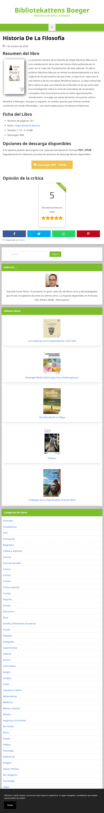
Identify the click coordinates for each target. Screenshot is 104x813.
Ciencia (7, 557)
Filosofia (21, 240)
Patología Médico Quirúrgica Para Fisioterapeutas (52, 377)
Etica (5, 617)
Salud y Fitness (11, 768)
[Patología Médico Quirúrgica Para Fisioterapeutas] (52, 363)
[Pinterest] (88, 234)
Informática (9, 666)
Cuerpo (7, 593)
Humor (7, 659)
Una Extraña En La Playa (52, 417)
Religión (7, 762)
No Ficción (8, 726)
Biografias (8, 544)
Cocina (6, 569)
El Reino (52, 458)
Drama (6, 605)
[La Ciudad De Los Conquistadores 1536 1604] (52, 329)
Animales (8, 520)
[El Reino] (52, 442)
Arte (5, 532)
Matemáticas (10, 696)
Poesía (6, 738)
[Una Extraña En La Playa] (52, 401)
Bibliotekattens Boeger (52, 10)
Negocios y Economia (14, 720)
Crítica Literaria (11, 587)
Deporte (7, 599)
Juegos (6, 671)
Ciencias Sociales (12, 563)
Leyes (6, 684)
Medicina (8, 702)
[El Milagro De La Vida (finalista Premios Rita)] (52, 483)
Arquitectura (10, 526)
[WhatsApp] (63, 234)
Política (7, 744)
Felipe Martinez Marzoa (27, 125)
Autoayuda (9, 538)
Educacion (8, 611)
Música (7, 714)
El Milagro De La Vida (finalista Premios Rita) (52, 499)
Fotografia (8, 641)
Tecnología (8, 780)
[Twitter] (39, 234)
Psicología (8, 750)
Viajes (6, 786)
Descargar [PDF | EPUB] (52, 164)
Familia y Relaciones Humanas (19, 623)
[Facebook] (14, 234)
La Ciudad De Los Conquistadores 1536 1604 (52, 340)
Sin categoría (10, 774)
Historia (7, 653)
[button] (52, 27)
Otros (6, 732)
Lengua (7, 678)
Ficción (6, 629)
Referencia (9, 756)
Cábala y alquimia (12, 550)
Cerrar (10, 805)
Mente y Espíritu (11, 708)
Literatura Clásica (12, 690)
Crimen (7, 581)
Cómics (7, 575)
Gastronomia (10, 647)
